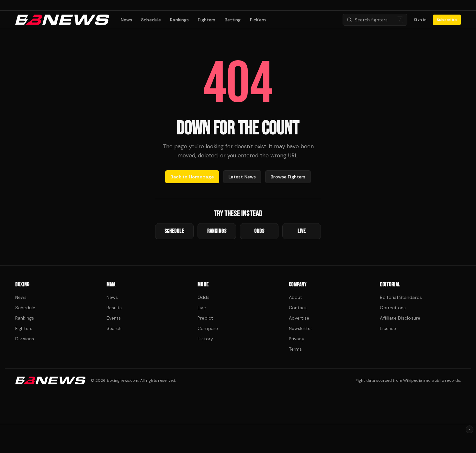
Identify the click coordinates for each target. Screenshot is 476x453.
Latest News (242, 177)
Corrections (393, 308)
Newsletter (300, 328)
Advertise (299, 318)
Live (202, 308)
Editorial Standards (401, 297)
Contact (298, 308)
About (295, 297)
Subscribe (447, 19)
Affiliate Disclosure (400, 318)
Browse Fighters (288, 177)
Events (114, 318)
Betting (233, 20)
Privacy (296, 339)
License (388, 328)
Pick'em (258, 20)
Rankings (179, 20)
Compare (208, 328)
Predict (205, 318)
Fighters (206, 20)
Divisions (24, 339)
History (205, 339)
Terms (295, 349)
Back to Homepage (192, 177)
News (126, 20)
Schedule (151, 20)
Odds (204, 297)
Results (114, 308)
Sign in (420, 19)
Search (114, 328)
